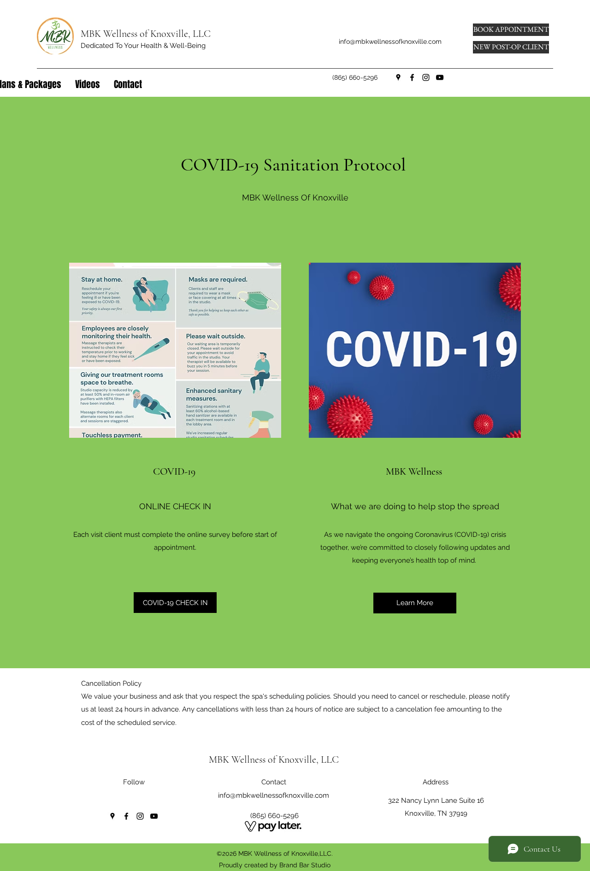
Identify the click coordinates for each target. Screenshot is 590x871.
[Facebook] (412, 77)
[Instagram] (426, 77)
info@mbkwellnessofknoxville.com (390, 41)
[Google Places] (398, 77)
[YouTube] (439, 77)
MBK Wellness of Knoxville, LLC (146, 34)
